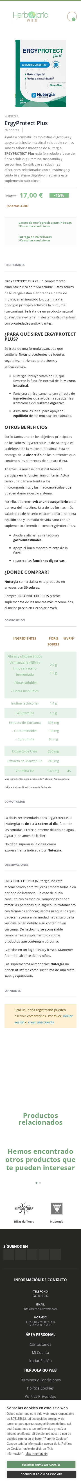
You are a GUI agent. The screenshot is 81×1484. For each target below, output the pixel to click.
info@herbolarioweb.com (40, 1309)
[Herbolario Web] (30, 16)
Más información (36, 1453)
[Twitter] (20, 1254)
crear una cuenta (41, 1022)
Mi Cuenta (40, 1352)
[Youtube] (55, 1254)
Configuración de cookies (42, 1474)
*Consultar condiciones (34, 226)
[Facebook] (8, 1254)
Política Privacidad (40, 1396)
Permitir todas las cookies (41, 1464)
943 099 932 (40, 1296)
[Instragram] (32, 1254)
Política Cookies (40, 1388)
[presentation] (68, 1129)
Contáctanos (41, 1344)
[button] (36, 1183)
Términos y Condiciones (40, 1379)
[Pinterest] (43, 1254)
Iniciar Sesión (40, 1360)
